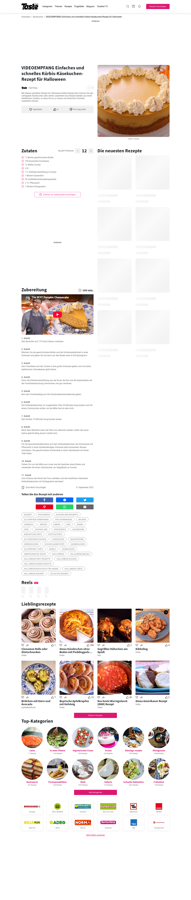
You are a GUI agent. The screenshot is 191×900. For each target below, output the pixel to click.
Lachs (32, 750)
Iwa (99, 655)
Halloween (58, 554)
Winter (43, 524)
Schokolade (41, 529)
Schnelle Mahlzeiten (133, 781)
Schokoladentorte (54, 544)
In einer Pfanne (57, 750)
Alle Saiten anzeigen (95, 835)
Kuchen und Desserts (67, 515)
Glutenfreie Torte (33, 549)
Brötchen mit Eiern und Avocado (35, 702)
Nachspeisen (77, 539)
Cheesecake (58, 539)
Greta (23, 655)
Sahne (80, 524)
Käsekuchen (68, 549)
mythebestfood (28, 707)
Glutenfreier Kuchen (35, 539)
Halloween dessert (34, 574)
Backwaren (38, 17)
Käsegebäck (60, 529)
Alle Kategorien (95, 792)
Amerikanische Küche (35, 554)
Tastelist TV (102, 6)
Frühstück (159, 781)
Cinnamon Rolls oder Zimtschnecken (34, 650)
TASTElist (32, 88)
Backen (82, 519)
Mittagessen (159, 750)
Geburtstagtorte (33, 534)
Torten (108, 750)
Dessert (28, 515)
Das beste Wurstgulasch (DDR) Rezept (112, 702)
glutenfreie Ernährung (36, 519)
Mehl (82, 781)
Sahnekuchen (78, 544)
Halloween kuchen (66, 559)
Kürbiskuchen (31, 544)
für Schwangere (63, 519)
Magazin (90, 6)
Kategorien (47, 6)
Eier (68, 524)
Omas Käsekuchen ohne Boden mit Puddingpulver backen (76, 650)
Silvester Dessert (59, 574)
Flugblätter (79, 6)
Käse (26, 529)
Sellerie (108, 781)
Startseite (25, 17)
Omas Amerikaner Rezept (151, 701)
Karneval (29, 524)
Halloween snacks (80, 554)
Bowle (52, 549)
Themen (58, 6)
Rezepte (68, 6)
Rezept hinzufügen (158, 6)
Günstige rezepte (133, 750)
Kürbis (56, 524)
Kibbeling (142, 648)
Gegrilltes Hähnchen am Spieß (112, 650)
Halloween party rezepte (37, 559)
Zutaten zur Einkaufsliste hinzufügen (59, 195)
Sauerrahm (78, 529)
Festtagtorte (55, 534)
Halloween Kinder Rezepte (38, 564)
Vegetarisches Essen (83, 750)
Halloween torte (74, 569)
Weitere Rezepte (95, 715)
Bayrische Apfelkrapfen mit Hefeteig (74, 702)
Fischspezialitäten (57, 781)
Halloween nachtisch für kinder (41, 569)
